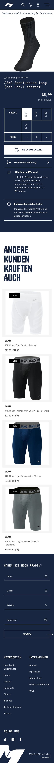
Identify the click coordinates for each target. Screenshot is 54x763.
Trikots (7, 713)
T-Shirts (8, 700)
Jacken (7, 681)
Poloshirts (9, 687)
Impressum (34, 671)
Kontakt (33, 665)
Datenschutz (35, 678)
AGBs (31, 690)
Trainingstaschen (12, 707)
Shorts (7, 694)
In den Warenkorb (31, 149)
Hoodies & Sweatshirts (10, 667)
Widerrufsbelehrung (39, 684)
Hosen (7, 675)
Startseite (6, 13)
